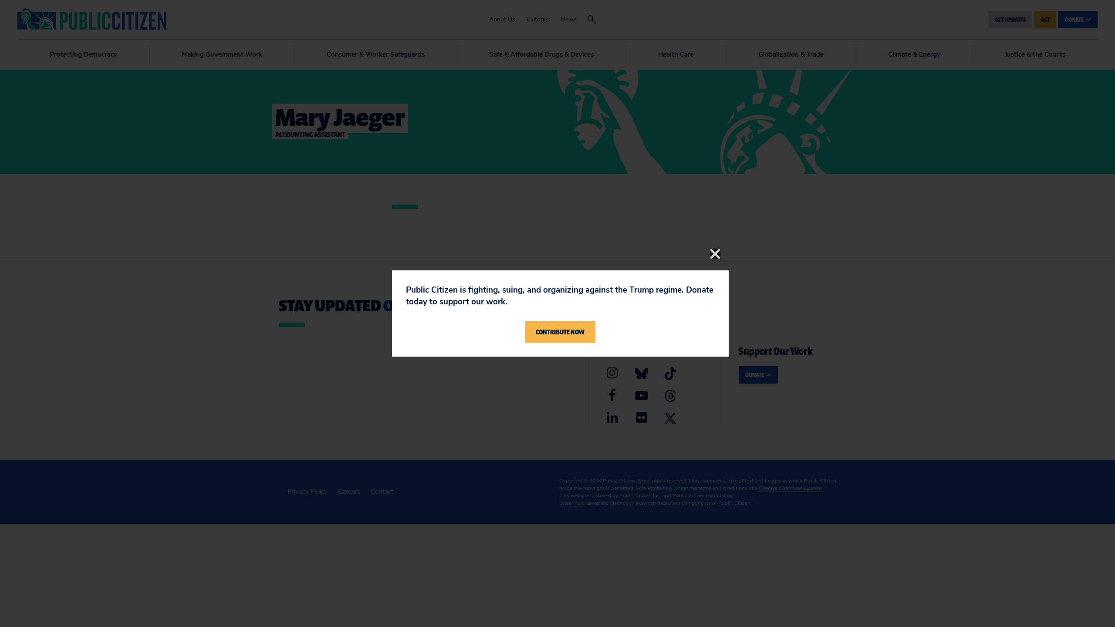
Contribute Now (560, 332)
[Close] (715, 254)
